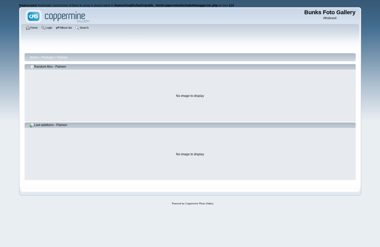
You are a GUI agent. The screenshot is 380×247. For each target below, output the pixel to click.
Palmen (62, 57)
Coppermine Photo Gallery (199, 203)
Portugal (48, 57)
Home (34, 57)
